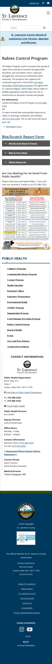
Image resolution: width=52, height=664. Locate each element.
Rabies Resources (17, 162)
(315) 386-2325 (26, 442)
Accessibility (26, 608)
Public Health (14, 258)
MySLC (26, 641)
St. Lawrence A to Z (27, 593)
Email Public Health (16, 406)
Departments (27, 588)
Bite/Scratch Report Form (23, 136)
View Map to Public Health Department (24, 392)
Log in (28, 636)
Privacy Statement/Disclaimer (27, 612)
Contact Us (27, 603)
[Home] (14, 15)
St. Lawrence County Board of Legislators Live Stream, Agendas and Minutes (29, 38)
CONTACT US (34, 3)
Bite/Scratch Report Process (23, 143)
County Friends (27, 598)
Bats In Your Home (18, 152)
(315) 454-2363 (13, 118)
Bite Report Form (14, 126)
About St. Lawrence (27, 584)
